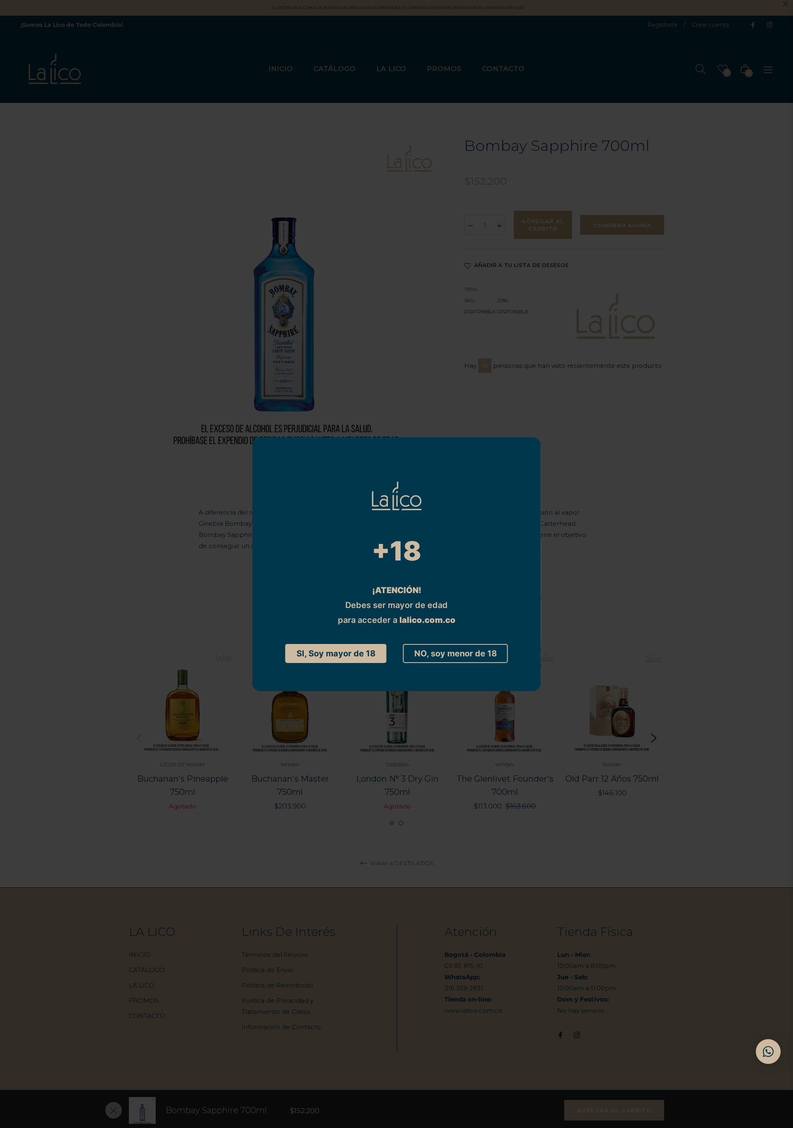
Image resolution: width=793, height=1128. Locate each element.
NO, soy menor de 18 (455, 653)
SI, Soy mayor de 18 (336, 653)
